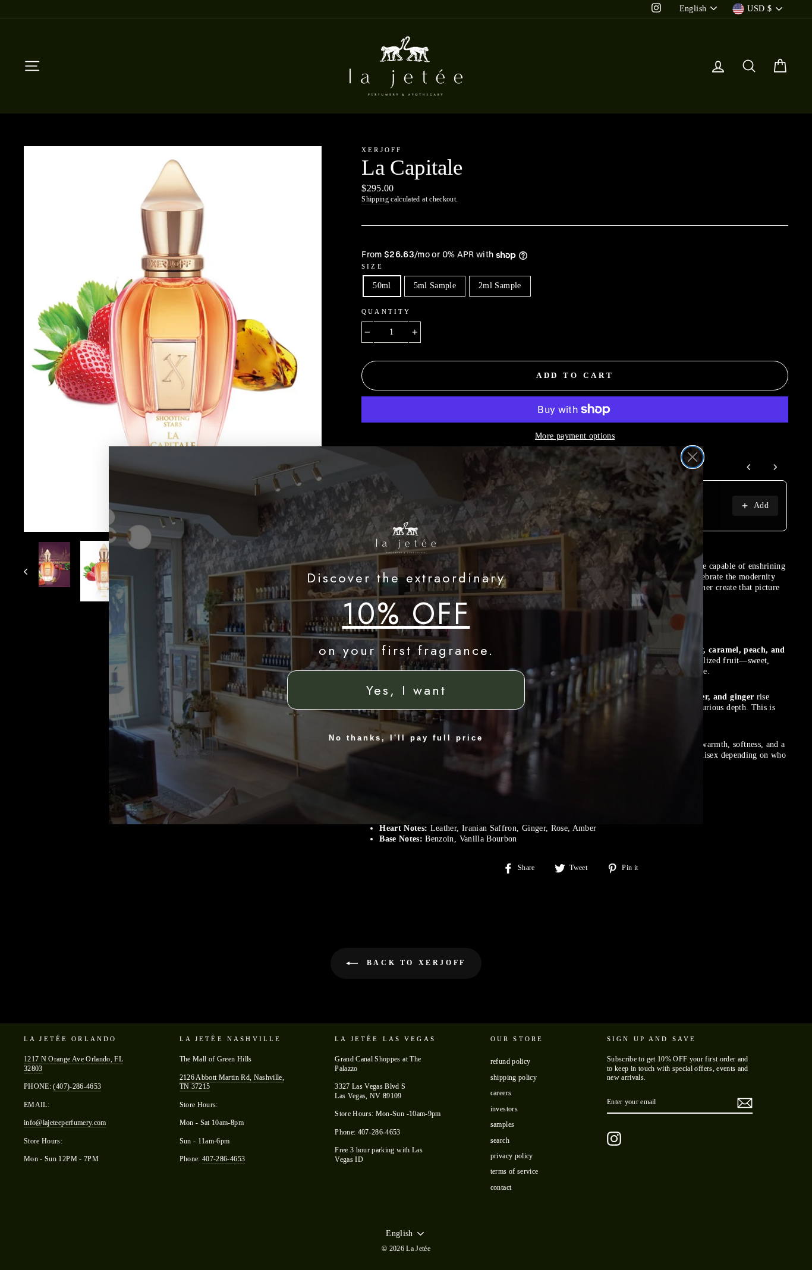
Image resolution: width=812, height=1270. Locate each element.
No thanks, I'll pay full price (406, 737)
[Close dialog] (692, 457)
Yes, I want (406, 689)
